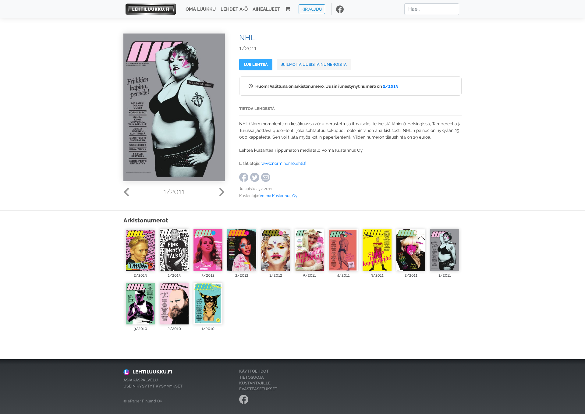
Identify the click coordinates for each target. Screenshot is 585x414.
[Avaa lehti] (140, 250)
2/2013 (390, 86)
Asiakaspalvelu (140, 380)
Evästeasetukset (258, 389)
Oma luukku (201, 9)
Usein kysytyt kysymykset (153, 386)
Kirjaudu (311, 9)
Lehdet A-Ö (234, 9)
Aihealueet (266, 9)
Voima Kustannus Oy (278, 195)
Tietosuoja (251, 377)
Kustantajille (255, 383)
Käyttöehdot (254, 371)
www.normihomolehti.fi (283, 163)
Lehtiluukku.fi (152, 372)
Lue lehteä (256, 64)
